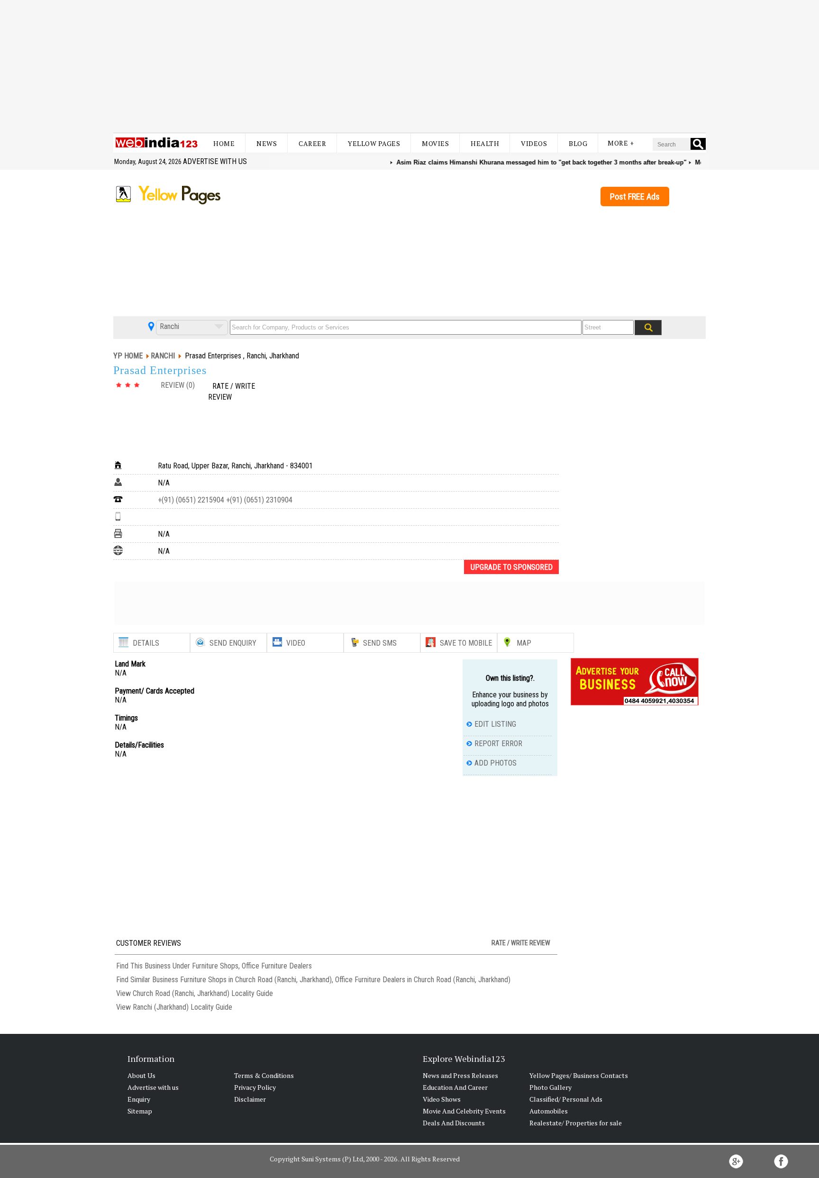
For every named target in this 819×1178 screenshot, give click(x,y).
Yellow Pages (374, 143)
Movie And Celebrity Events (464, 1110)
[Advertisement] (409, 66)
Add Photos (495, 762)
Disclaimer (250, 1099)
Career (312, 143)
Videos (534, 143)
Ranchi (168, 326)
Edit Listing (495, 724)
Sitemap (139, 1110)
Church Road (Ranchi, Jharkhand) (181, 993)
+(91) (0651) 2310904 (258, 499)
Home (224, 143)
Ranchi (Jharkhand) (161, 1007)
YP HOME (128, 355)
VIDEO (295, 643)
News (266, 143)
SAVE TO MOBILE (466, 643)
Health (485, 143)
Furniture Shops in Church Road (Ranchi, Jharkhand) (256, 979)
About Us (141, 1075)
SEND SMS (380, 643)
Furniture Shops (215, 965)
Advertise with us (215, 161)
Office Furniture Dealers (277, 965)
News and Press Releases (460, 1075)
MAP (524, 643)
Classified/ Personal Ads (565, 1099)
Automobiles (548, 1110)
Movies (435, 143)
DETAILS (146, 643)
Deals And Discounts (454, 1122)
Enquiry (138, 1099)
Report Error (498, 743)
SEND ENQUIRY (232, 643)
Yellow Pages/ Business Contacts (578, 1075)
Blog (578, 143)
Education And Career (455, 1087)
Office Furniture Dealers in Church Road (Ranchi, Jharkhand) (422, 979)
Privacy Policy (255, 1087)
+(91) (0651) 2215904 (191, 499)
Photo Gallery (550, 1087)
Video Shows (442, 1099)
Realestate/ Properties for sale (575, 1122)
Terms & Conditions (264, 1075)
